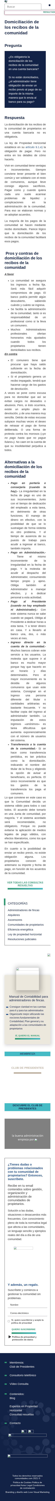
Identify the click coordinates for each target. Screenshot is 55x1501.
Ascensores (15, 919)
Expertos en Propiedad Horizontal (24, 1408)
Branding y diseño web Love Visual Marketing (28, 1492)
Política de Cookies (22, 1482)
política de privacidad (21, 1323)
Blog (12, 1398)
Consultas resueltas (22, 1414)
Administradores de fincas (23, 910)
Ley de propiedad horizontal (25, 934)
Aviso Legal (26, 1485)
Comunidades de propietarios (26, 924)
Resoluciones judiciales (22, 939)
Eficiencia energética (20, 929)
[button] (49, 5)
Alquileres (14, 915)
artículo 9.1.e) (34, 147)
